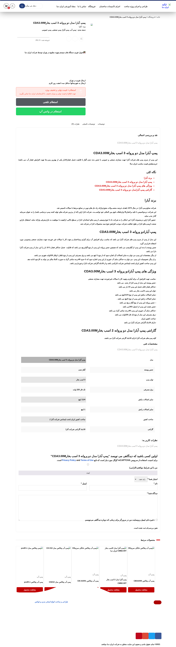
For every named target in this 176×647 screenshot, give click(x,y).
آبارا (80, 27)
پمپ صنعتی (56, 30)
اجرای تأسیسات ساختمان (109, 6)
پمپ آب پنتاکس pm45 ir (33, 582)
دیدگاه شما (152, 493)
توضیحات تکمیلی (88, 124)
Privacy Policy (69, 460)
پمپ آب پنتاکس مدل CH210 (60, 582)
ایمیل (84, 483)
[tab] (101, 124)
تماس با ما (82, 6)
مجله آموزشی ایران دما (66, 6)
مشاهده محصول (148, 548)
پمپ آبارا (65, 30)
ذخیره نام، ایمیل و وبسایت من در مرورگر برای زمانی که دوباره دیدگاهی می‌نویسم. (119, 520)
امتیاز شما (152, 479)
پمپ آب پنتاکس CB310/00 (144, 581)
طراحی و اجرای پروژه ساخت (136, 6)
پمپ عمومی (46, 30)
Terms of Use (87, 460)
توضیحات (101, 124)
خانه (158, 17)
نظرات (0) (75, 124)
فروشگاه (91, 6)
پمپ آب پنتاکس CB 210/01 (88, 581)
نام (155, 483)
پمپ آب (73, 30)
